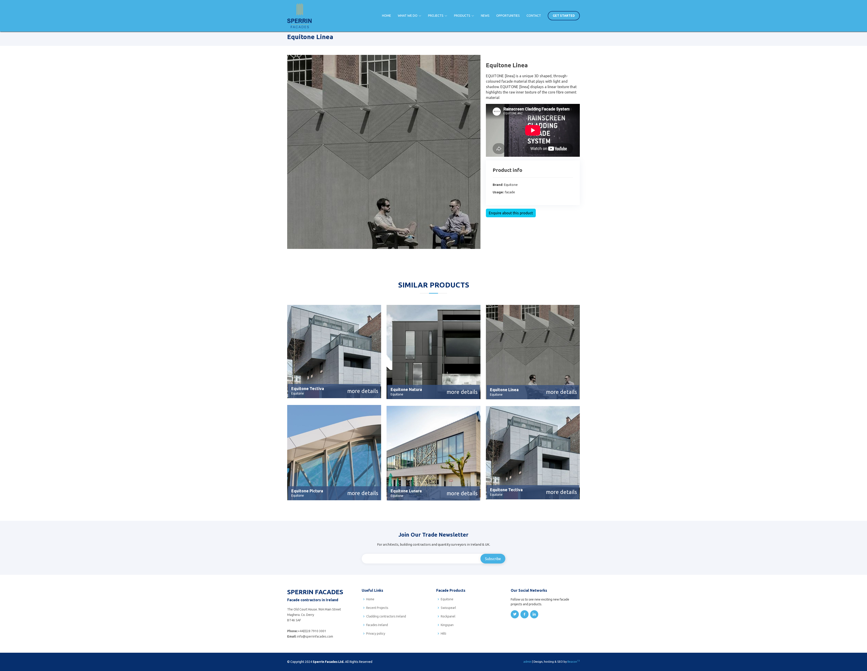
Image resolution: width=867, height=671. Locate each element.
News (485, 15)
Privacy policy (375, 633)
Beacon (573, 661)
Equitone (447, 599)
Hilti (443, 633)
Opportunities (508, 15)
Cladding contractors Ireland (386, 616)
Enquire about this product (511, 213)
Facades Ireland (377, 625)
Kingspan (447, 625)
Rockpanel (448, 616)
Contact (534, 15)
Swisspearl (448, 607)
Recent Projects (377, 607)
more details (362, 391)
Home (386, 15)
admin (527, 661)
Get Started (564, 15)
